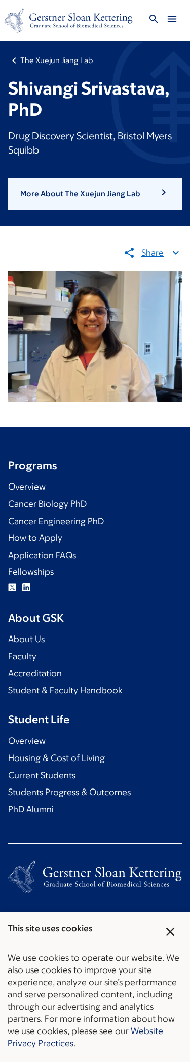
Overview (27, 486)
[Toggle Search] (153, 20)
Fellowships (31, 572)
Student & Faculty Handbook (65, 690)
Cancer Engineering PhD (56, 521)
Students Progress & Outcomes (69, 792)
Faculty (22, 656)
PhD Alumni (31, 809)
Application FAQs (42, 555)
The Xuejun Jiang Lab (56, 60)
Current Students (41, 775)
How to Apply (35, 538)
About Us (26, 639)
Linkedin (26, 587)
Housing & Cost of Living (56, 758)
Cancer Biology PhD (47, 504)
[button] (95, 193)
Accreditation (35, 673)
